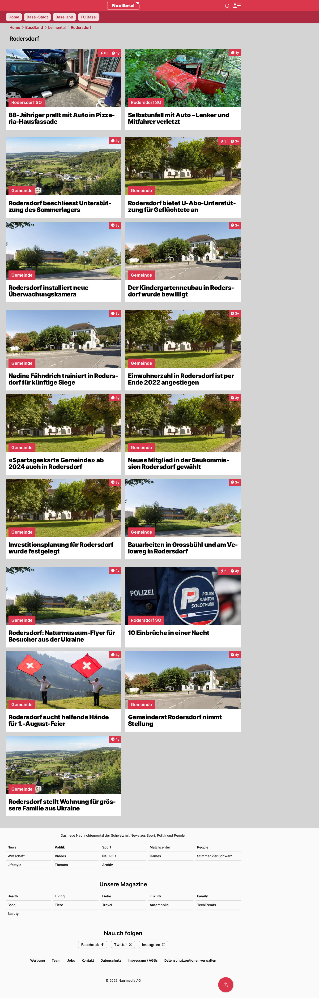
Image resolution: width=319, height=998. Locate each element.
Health (13, 896)
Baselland (34, 27)
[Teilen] (225, 984)
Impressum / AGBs (143, 960)
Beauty (13, 914)
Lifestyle (14, 865)
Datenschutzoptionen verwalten (190, 960)
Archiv (107, 865)
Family (202, 896)
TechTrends (206, 905)
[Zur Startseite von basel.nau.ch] (123, 5)
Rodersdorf (81, 27)
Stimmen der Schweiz (214, 856)
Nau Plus (109, 856)
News (12, 847)
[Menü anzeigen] (237, 6)
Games (155, 856)
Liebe (106, 896)
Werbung (37, 960)
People (202, 847)
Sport (106, 847)
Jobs (71, 960)
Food (12, 905)
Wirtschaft (16, 856)
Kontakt (88, 960)
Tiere (59, 905)
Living (60, 896)
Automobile (159, 905)
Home (14, 27)
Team (56, 960)
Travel (107, 905)
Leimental (57, 27)
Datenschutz (111, 960)
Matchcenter (160, 847)
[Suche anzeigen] (227, 6)
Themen (61, 865)
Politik (60, 847)
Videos (60, 856)
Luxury (155, 896)
